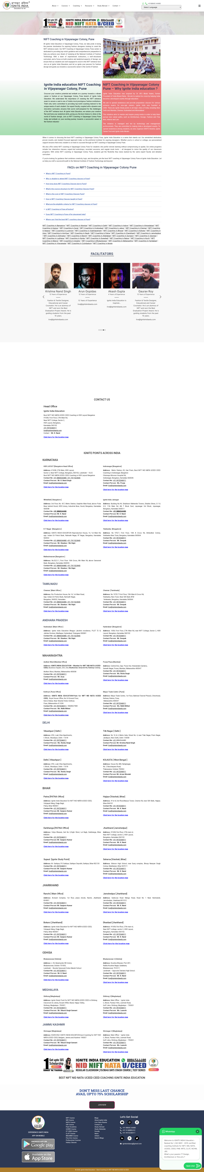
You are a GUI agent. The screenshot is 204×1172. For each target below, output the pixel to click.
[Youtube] (122, 1122)
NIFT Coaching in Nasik (80, 233)
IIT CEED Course (71, 1131)
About (54, 6)
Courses (65, 6)
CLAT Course (70, 1133)
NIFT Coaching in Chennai (136, 228)
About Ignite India (101, 1120)
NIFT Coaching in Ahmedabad (142, 225)
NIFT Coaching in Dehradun (55, 236)
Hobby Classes (71, 1142)
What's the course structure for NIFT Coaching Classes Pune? (70, 189)
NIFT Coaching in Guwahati (97, 238)
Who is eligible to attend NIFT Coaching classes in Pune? (68, 179)
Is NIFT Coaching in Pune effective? (60, 209)
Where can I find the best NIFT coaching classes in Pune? (68, 219)
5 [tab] (105, 330)
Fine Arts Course (72, 1138)
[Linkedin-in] (122, 1138)
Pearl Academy (71, 1127)
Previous (43, 296)
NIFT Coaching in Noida (75, 238)
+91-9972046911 (50, 428)
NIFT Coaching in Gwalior (70, 241)
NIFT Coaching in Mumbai (77, 225)
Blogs (96, 1118)
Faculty (97, 1131)
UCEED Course (71, 1129)
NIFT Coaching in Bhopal (113, 231)
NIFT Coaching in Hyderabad (91, 228)
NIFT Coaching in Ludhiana (53, 238)
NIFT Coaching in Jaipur (114, 228)
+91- (114, 740)
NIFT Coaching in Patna (100, 233)
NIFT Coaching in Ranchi (77, 236)
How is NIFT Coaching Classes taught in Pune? (64, 199)
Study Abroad (102, 6)
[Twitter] (137, 1138)
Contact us (98, 1124)
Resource (88, 6)
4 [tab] (103, 330)
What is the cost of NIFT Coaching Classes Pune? (65, 194)
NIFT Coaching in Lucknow (63, 231)
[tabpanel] (58, 285)
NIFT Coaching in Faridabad (146, 241)
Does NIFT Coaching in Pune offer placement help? (66, 214)
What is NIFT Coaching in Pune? (58, 174)
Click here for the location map (56, 520)
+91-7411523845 (73, 478)
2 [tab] (100, 330)
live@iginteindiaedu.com (53, 431)
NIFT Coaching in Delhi (98, 225)
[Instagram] (130, 1122)
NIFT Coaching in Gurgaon (123, 236)
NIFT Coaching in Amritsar (58, 233)
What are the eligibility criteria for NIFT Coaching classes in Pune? (71, 204)
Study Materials (100, 1129)
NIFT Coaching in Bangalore (53, 225)
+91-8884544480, (60, 478)
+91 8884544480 (59, 511)
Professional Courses (73, 1140)
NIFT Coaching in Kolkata (135, 231)
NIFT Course (70, 1118)
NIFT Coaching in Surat (69, 228)
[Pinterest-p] (130, 1138)
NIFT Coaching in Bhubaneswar (94, 241)
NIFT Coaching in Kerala (102, 243)
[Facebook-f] (137, 1122)
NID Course (70, 1120)
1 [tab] (99, 330)
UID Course (70, 1124)
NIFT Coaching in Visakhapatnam (88, 231)
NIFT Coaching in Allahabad (100, 236)
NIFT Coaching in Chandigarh (123, 233)
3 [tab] (102, 330)
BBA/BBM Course (72, 1136)
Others (97, 1136)
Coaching (76, 6)
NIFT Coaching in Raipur (119, 238)
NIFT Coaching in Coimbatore (80, 243)
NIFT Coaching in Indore (118, 225)
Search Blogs (99, 1138)
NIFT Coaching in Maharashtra (121, 241)
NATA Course (70, 1122)
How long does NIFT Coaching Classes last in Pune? (66, 184)
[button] (55, 5)
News (97, 1133)
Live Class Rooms (101, 1122)
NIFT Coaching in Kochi (140, 238)
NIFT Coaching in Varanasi (145, 236)
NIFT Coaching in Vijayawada (54, 243)
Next (160, 296)
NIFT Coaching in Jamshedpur (149, 233)
